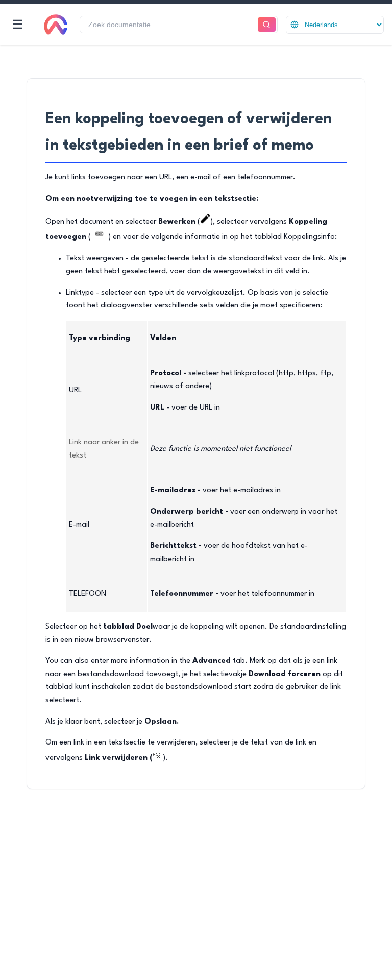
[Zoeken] (267, 24)
